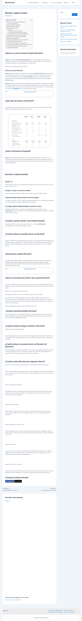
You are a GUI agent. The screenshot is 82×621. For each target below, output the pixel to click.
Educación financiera (9, 599)
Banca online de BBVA (65, 41)
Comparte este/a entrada (12, 47)
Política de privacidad (69, 612)
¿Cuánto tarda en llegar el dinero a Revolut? (17, 42)
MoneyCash (10, 2)
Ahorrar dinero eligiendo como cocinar (17, 597)
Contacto (66, 610)
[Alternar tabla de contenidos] (30, 20)
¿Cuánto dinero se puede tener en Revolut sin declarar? (19, 44)
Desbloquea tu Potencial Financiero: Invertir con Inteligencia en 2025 (68, 35)
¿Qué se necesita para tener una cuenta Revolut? (18, 39)
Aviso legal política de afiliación (55, 612)
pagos (25, 66)
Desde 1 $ (11, 29)
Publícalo (19, 481)
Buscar (61, 12)
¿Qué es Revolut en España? (13, 26)
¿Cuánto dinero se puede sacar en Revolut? (16, 36)
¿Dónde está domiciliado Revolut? (14, 41)
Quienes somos (59, 610)
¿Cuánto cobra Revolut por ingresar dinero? (17, 46)
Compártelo (10, 481)
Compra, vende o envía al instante (15, 30)
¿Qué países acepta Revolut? (13, 38)
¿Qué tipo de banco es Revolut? (14, 24)
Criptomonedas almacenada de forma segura (18, 32)
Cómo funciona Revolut (13, 23)
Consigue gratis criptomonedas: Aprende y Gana (18, 33)
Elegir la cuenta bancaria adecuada (68, 39)
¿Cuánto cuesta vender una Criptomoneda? (16, 35)
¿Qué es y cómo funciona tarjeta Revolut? (16, 22)
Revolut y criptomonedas (12, 28)
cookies (71, 610)
